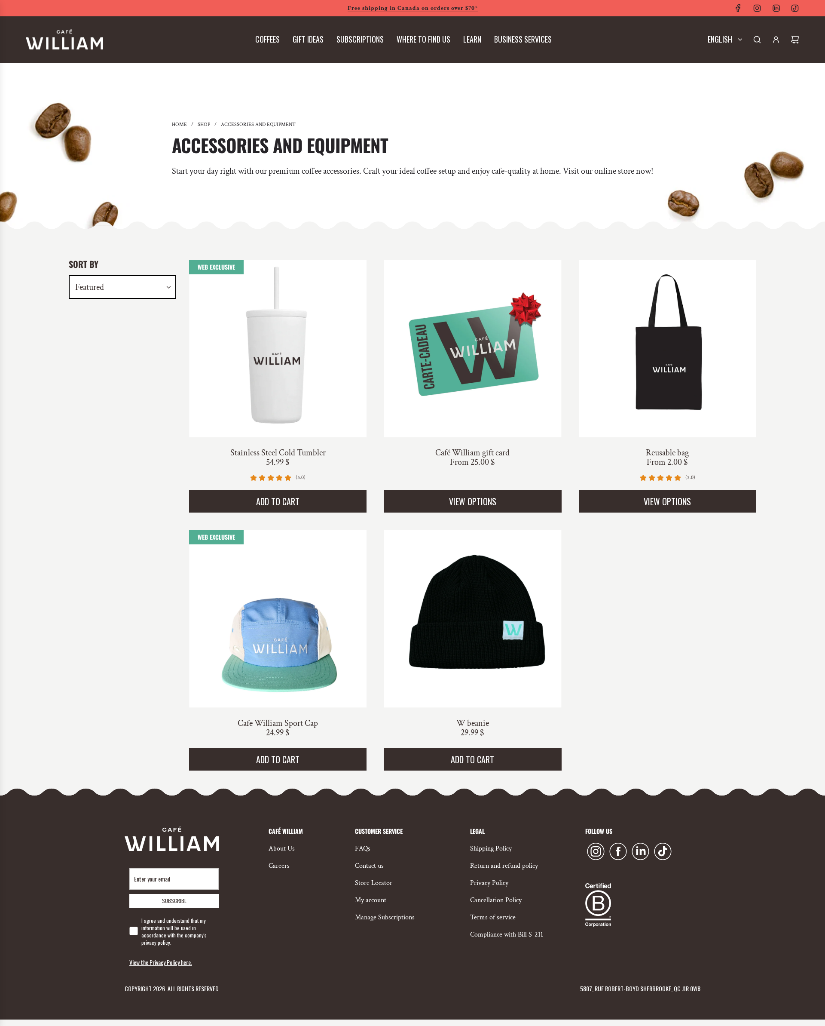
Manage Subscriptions (385, 917)
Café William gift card (472, 452)
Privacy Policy (489, 883)
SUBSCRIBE (174, 900)
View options (472, 501)
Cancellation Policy (496, 900)
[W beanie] (472, 618)
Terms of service (493, 917)
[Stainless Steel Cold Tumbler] (278, 348)
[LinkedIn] (776, 8)
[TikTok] (794, 8)
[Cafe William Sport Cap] (278, 618)
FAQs (362, 848)
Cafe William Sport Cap (278, 723)
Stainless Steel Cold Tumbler (278, 452)
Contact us (369, 865)
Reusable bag (667, 452)
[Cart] (794, 39)
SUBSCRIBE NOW (413, 190)
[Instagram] (757, 8)
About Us (282, 848)
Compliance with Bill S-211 (506, 934)
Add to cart (277, 501)
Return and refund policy (504, 865)
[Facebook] (738, 8)
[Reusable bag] (667, 348)
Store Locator (373, 883)
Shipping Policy (491, 848)
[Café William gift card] (472, 348)
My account (370, 900)
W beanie (472, 723)
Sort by (83, 264)
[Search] (757, 39)
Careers (279, 865)
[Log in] (776, 39)
